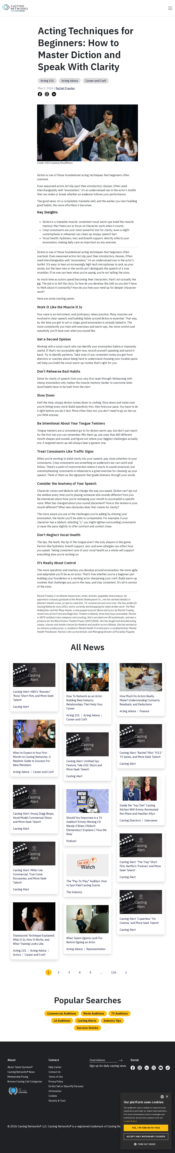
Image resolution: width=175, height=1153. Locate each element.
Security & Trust (57, 1100)
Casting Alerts (86, 1020)
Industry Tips (112, 1020)
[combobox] (162, 1096)
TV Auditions (119, 1013)
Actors (17, 954)
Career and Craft (95, 80)
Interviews (150, 820)
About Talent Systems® (20, 1067)
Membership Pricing (18, 1076)
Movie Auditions (93, 1013)
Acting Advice (70, 80)
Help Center (55, 1067)
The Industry (74, 892)
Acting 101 (47, 80)
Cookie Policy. (130, 1121)
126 (113, 972)
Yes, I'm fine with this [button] (146, 1127)
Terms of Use (56, 1076)
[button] (146, 1144)
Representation (95, 949)
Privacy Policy (56, 1081)
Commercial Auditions (61, 1013)
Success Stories (87, 1028)
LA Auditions (62, 1020)
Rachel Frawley (65, 88)
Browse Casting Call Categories (25, 1081)
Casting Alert (21, 706)
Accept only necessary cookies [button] (146, 1136)
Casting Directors (131, 820)
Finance (144, 711)
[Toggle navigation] (169, 8)
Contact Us (54, 1071)
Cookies (53, 1095)
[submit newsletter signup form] (120, 1060)
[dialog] (146, 1121)
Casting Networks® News (21, 1071)
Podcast (71, 841)
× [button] (167, 1096)
